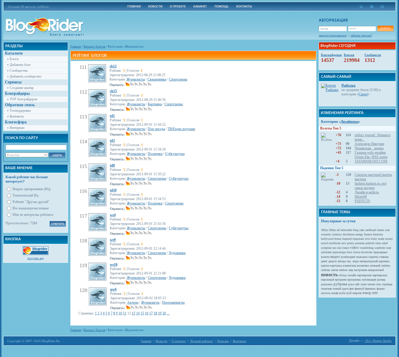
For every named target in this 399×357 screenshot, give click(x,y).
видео (335, 256)
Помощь (223, 341)
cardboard (370, 230)
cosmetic (326, 234)
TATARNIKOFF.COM (371, 161)
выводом (361, 256)
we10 (113, 264)
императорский (369, 261)
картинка (384, 261)
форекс (381, 288)
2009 (375, 293)
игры (356, 261)
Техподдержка (20, 110)
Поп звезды (156, 129)
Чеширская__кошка (369, 148)
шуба (342, 293)
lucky (374, 238)
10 (120, 313)
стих (378, 284)
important (358, 238)
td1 (112, 116)
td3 (112, 141)
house (337, 238)
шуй (348, 293)
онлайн (352, 275)
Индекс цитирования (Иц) (32, 189)
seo (334, 247)
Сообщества (18, 71)
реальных (327, 284)
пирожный (327, 279)
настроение (360, 270)
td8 (112, 165)
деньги (332, 261)
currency (337, 234)
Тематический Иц (25, 195)
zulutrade (326, 252)
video (354, 247)
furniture (378, 234)
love (367, 238)
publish (370, 243)
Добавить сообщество (25, 76)
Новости (161, 341)
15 (142, 313)
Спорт (363, 94)
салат (363, 284)
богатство (367, 252)
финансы (370, 288)
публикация (369, 279)
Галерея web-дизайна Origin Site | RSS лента (371, 154)
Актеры (132, 302)
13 (133, 313)
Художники (177, 253)
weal (388, 247)
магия (334, 270)
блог (349, 252)
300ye (324, 230)
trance (345, 247)
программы (354, 279)
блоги (356, 252)
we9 (113, 240)
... (168, 313)
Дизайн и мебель (367, 192)
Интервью (17, 128)
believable (346, 230)
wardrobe (379, 247)
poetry (350, 243)
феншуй (359, 288)
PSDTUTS (362, 201)
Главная (75, 46)
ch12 (113, 66)
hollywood (327, 238)
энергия (357, 293)
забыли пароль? (361, 35)
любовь (325, 270)
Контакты (17, 116)
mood (324, 243)
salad (385, 243)
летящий (375, 265)
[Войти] (385, 28)
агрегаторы (339, 252)
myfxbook (335, 243)
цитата (325, 293)
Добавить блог (20, 65)
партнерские (364, 275)
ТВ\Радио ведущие (181, 129)
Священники (157, 79)
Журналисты (135, 79)
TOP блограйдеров (23, 99)
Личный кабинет (201, 341)
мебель (343, 270)
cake (361, 230)
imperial (347, 238)
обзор (343, 275)
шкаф (334, 293)
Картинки (155, 104)
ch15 (113, 91)
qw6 (113, 289)
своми (371, 284)
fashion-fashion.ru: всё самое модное (370, 185)
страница (387, 284)
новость (329, 274)
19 (160, 313)
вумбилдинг (348, 256)
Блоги (14, 59)
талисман (326, 288)
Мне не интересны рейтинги (33, 215)
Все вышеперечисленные (31, 208)
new (343, 243)
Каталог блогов (94, 46)
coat (387, 230)
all (338, 230)
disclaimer (349, 234)
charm (380, 230)
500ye (332, 230)
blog (355, 230)
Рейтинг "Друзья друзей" (31, 202)
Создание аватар (22, 88)
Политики (155, 154)
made (381, 238)
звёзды (341, 261)
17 (151, 313)
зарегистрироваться (332, 35)
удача (345, 288)
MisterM (361, 197)
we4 (113, 215)
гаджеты (373, 256)
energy (359, 234)
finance (368, 234)
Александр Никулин (369, 144)
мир (350, 270)
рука (351, 284)
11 (124, 313)
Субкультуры (175, 154)
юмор (366, 293)
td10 (113, 190)
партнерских (379, 275)
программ (340, 279)
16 (146, 313)
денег (324, 261)
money (389, 238)
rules (378, 243)
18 (155, 313)
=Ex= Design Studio (378, 340)
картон (325, 265)
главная (383, 256)
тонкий (337, 288)
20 (164, 313)
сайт (357, 284)
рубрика (340, 284)
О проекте (178, 341)
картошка (336, 265)
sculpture (326, 247)
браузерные (380, 252)
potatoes (360, 243)
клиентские (349, 265)
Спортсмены (178, 79)
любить (385, 265)
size (339, 247)
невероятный (376, 270)
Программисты (173, 302)
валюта (325, 256)
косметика (363, 265)
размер (381, 279)
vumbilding (367, 247)
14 (138, 313)
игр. (349, 261)
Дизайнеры (349, 122)
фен (351, 288)
